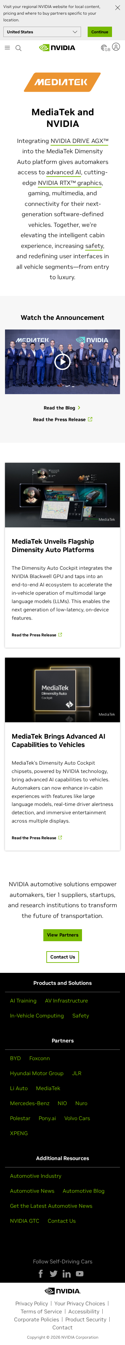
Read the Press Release (34, 634)
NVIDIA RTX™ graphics (70, 183)
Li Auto (19, 1088)
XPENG (19, 1133)
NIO (62, 1103)
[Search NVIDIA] (19, 46)
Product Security (85, 1319)
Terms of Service (41, 1311)
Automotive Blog (84, 1190)
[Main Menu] (7, 48)
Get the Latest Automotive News (51, 1205)
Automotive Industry (35, 1175)
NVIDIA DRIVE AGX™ (79, 141)
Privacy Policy (31, 1303)
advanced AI (63, 172)
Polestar (20, 1118)
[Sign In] (117, 47)
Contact (62, 1327)
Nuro (81, 1103)
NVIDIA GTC (24, 1220)
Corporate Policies (36, 1319)
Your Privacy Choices (79, 1303)
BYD (15, 1058)
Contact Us (62, 1220)
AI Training (23, 1000)
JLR (76, 1073)
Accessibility (83, 1311)
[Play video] (62, 362)
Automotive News (32, 1190)
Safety (80, 1015)
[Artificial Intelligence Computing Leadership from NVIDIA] (57, 47)
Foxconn (39, 1058)
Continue (99, 31)
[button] (104, 49)
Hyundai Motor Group (37, 1073)
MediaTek (48, 1088)
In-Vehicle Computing (37, 1015)
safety (94, 246)
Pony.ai (47, 1118)
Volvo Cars (77, 1118)
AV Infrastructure (66, 1000)
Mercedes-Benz (29, 1103)
